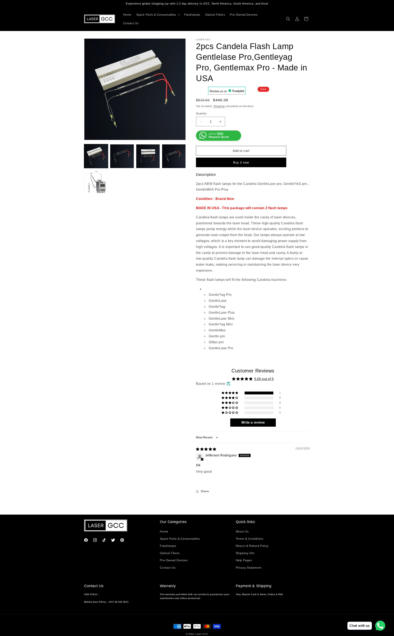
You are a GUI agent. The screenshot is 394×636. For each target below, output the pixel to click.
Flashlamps (168, 545)
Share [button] (205, 491)
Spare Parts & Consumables (180, 538)
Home (164, 531)
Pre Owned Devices (174, 560)
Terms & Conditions (249, 538)
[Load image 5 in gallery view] (96, 182)
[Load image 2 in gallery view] (122, 156)
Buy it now (241, 162)
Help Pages (244, 560)
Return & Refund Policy (252, 545)
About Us (242, 531)
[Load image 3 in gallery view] (148, 156)
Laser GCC (201, 634)
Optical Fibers (170, 553)
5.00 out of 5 (264, 379)
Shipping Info (245, 553)
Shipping (219, 106)
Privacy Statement (248, 567)
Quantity (201, 113)
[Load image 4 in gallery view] (174, 156)
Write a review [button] (253, 422)
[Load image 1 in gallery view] (96, 156)
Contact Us (167, 567)
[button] (158, 14)
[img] (206, 449)
